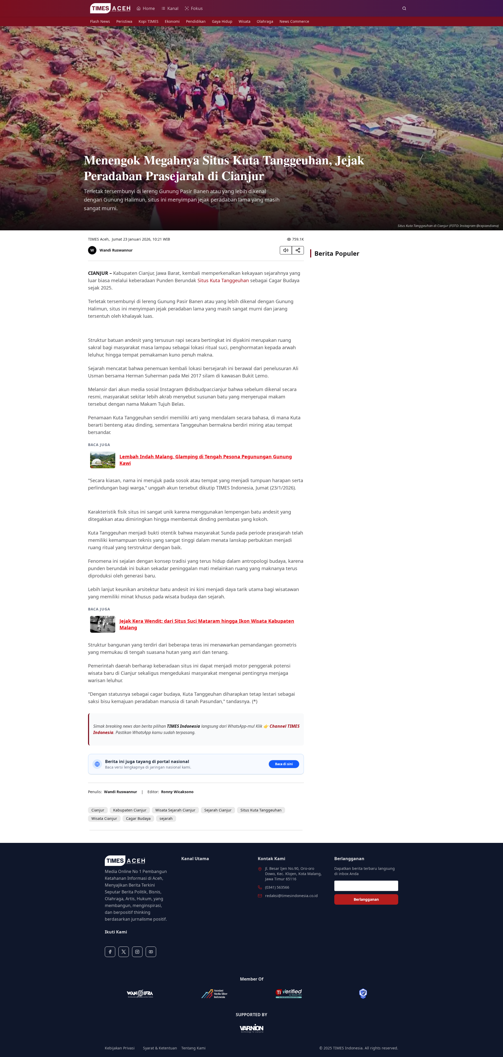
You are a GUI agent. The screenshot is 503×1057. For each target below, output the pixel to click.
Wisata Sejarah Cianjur (175, 810)
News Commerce (294, 21)
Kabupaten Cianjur (129, 810)
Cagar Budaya (138, 818)
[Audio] (286, 250)
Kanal (172, 8)
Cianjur (97, 810)
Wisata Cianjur (104, 818)
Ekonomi (172, 21)
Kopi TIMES (148, 21)
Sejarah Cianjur (218, 810)
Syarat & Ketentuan (160, 1047)
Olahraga (265, 21)
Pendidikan (196, 21)
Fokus (197, 8)
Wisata (244, 21)
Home (149, 8)
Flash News (100, 21)
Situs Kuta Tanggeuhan (223, 280)
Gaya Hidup (222, 21)
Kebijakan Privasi (120, 1047)
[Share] (298, 250)
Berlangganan (366, 899)
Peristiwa (124, 21)
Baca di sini (284, 764)
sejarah (166, 818)
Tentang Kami (193, 1047)
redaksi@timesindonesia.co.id (291, 895)
